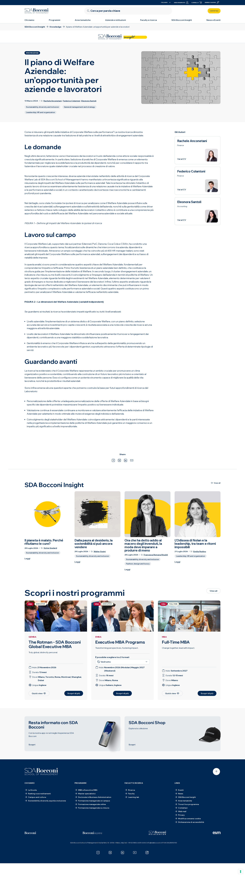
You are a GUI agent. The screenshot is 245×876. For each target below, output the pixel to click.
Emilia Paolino (199, 551)
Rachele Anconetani (53, 101)
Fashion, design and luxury (138, 564)
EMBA (98, 637)
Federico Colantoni (71, 101)
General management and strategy (79, 107)
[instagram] (147, 852)
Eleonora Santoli (88, 101)
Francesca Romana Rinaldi (156, 555)
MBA (164, 637)
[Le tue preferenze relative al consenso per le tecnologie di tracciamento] (240, 871)
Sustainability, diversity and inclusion (42, 107)
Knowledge (32, 53)
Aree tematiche (83, 20)
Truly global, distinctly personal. (43, 652)
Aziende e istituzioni (115, 20)
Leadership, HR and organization (40, 112)
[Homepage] (41, 771)
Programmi (54, 20)
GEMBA (32, 637)
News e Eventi (213, 20)
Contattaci (214, 11)
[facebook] (98, 852)
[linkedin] (122, 852)
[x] (110, 852)
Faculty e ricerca (148, 20)
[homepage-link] (36, 10)
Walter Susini (100, 551)
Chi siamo (29, 20)
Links (177, 783)
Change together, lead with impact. (178, 648)
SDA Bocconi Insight (181, 20)
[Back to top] (216, 771)
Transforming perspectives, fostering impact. (116, 648)
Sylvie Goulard (50, 548)
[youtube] (134, 852)
